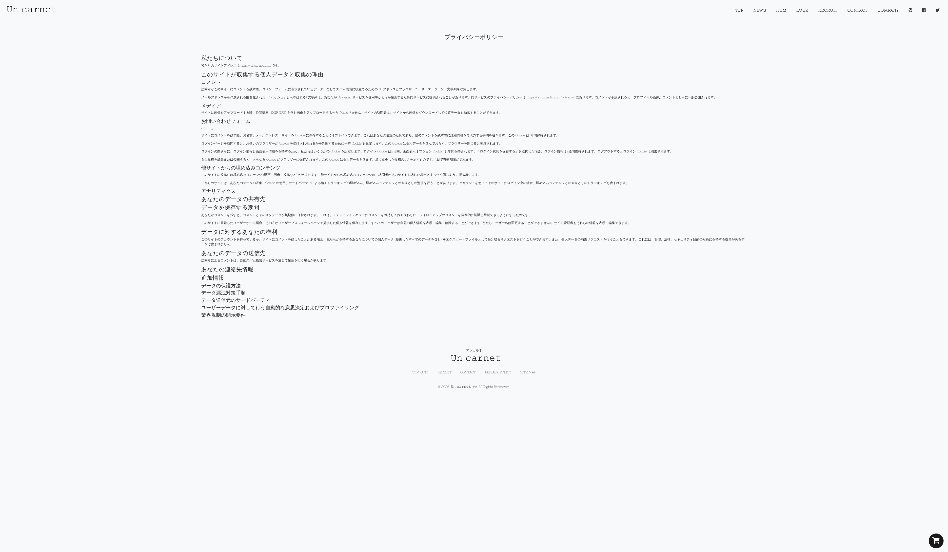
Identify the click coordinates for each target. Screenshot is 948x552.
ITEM (781, 10)
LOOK (802, 10)
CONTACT (857, 10)
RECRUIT (827, 10)
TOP (739, 10)
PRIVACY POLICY (498, 372)
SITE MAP (528, 372)
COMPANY (888, 10)
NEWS (759, 10)
